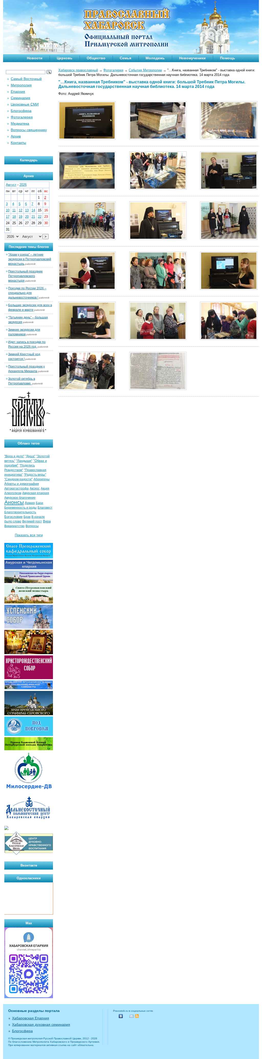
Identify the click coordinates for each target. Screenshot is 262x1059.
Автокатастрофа (16, 488)
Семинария (20, 98)
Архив (16, 136)
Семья (125, 58)
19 (20, 217)
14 (33, 210)
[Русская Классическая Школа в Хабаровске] (28, 854)
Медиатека (20, 123)
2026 (23, 185)
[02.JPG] (158, 138)
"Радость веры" (35, 474)
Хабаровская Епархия (30, 1018)
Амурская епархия (35, 493)
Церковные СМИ (25, 104)
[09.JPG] (228, 239)
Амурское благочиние (20, 497)
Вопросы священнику (29, 130)
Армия (30, 503)
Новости (34, 58)
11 (14, 210)
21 (33, 217)
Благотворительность (20, 512)
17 (7, 217)
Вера (47, 521)
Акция (45, 488)
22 (39, 217)
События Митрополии (145, 70)
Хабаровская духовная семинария (41, 1024)
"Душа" (30, 456)
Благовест (45, 507)
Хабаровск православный (78, 70)
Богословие (13, 517)
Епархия (18, 91)
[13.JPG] (87, 339)
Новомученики (192, 58)
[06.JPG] (228, 188)
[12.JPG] (228, 289)
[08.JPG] (158, 239)
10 (7, 210)
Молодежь (155, 58)
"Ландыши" (24, 461)
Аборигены (42, 479)
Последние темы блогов (29, 247)
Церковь (64, 58)
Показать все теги (29, 535)
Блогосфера (21, 111)
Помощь (227, 58)
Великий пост (32, 521)
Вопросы (32, 526)
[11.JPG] (158, 289)
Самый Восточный (26, 79)
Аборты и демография (21, 484)
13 (27, 210)
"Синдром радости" (18, 479)
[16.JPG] (87, 389)
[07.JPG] (87, 239)
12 (20, 210)
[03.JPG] (228, 138)
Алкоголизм (12, 493)
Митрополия (21, 85)
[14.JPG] (158, 339)
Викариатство (14, 526)
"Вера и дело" (14, 456)
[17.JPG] (158, 389)
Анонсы (14, 502)
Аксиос (35, 488)
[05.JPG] (158, 188)
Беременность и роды (20, 507)
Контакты (18, 143)
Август (11, 185)
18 (14, 217)
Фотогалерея (113, 70)
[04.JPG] (87, 188)
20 (27, 217)
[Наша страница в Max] (28, 997)
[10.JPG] (87, 289)
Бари (39, 503)
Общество (96, 58)
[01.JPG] (87, 138)
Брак (27, 517)
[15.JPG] (228, 339)
